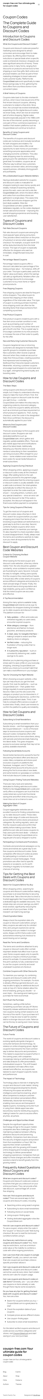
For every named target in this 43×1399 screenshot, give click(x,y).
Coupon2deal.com (20, 1333)
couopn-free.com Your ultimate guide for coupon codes (19, 4)
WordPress (36, 1395)
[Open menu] (39, 4)
